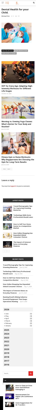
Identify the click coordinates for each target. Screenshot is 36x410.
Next (9, 169)
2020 (6, 349)
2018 (6, 356)
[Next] (7, 251)
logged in (13, 186)
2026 (6, 309)
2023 (6, 337)
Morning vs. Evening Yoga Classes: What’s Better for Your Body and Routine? (17, 124)
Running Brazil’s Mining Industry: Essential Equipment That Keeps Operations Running (15, 299)
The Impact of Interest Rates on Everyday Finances (22, 244)
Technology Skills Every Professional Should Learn (23, 216)
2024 (6, 333)
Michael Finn (6, 16)
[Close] (5, 380)
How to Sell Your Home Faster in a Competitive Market (22, 226)
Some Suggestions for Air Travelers (24, 404)
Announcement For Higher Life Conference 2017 (24, 396)
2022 (6, 341)
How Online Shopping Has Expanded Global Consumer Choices (23, 235)
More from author (21, 50)
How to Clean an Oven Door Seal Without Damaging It (24, 387)
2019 (6, 352)
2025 (6, 329)
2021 (6, 345)
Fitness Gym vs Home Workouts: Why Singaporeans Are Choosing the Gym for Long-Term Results (18, 159)
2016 (6, 364)
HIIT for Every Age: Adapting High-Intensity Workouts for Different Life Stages (17, 88)
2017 (6, 360)
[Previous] (4, 251)
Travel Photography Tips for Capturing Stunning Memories (22, 208)
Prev (4, 169)
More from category (9, 53)
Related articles (7, 50)
